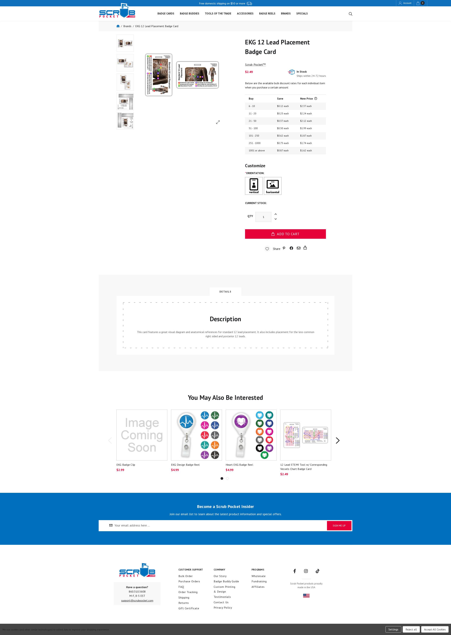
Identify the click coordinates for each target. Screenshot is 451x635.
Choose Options (196, 434)
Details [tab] (225, 291)
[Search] (350, 13)
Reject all (411, 629)
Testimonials (222, 597)
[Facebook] (291, 248)
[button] (137, 600)
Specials (302, 13)
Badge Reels (267, 13)
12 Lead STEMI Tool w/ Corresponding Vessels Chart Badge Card (303, 467)
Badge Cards (165, 13)
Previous (109, 440)
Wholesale (259, 576)
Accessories (245, 13)
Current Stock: (256, 203)
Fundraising (259, 581)
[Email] (298, 248)
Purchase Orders (189, 581)
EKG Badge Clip (125, 464)
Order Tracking (188, 592)
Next (337, 440)
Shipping (183, 597)
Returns (183, 603)
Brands (286, 13)
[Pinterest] (284, 248)
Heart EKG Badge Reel (239, 464)
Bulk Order (185, 576)
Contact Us (221, 602)
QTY (250, 216)
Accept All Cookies (435, 629)
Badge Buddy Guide (226, 581)
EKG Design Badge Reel (185, 464)
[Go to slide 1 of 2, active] (222, 478)
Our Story (220, 576)
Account (407, 3)
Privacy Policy (223, 607)
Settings (393, 629)
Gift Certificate (188, 608)
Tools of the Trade (218, 13)
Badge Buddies (189, 13)
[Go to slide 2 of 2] (227, 478)
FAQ (181, 586)
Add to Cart (288, 234)
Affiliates (258, 586)
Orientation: (254, 173)
